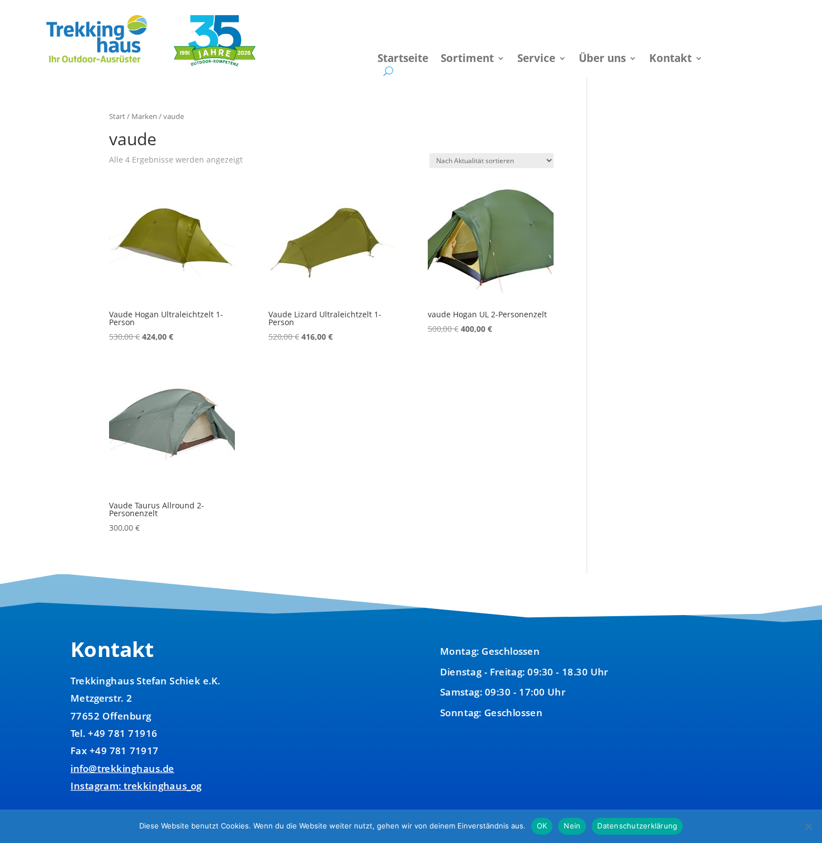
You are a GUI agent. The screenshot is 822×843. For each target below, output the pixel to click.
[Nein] (808, 826)
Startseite (402, 59)
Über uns (602, 59)
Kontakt (670, 59)
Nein (572, 825)
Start (117, 116)
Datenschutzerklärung (637, 825)
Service (536, 59)
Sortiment (467, 59)
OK (542, 825)
